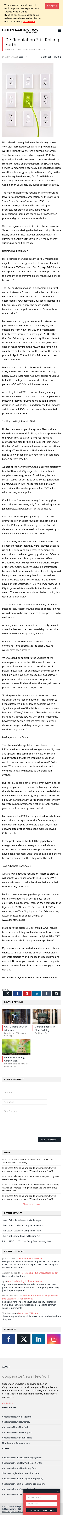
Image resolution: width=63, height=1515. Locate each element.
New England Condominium (16, 1443)
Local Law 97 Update (28, 1313)
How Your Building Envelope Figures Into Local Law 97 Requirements (30, 1297)
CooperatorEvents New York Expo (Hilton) (22, 1457)
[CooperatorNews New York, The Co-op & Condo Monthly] (20, 31)
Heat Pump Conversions (30, 1258)
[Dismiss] (58, 1491)
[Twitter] (23, 1339)
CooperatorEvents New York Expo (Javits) (22, 1462)
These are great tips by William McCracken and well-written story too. (31, 1318)
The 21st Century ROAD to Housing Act (21, 1236)
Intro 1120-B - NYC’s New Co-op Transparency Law (26, 1241)
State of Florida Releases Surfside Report (22, 1220)
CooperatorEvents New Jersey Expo (19, 1468)
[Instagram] (54, 1339)
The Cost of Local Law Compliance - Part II (22, 1225)
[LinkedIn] (38, 1339)
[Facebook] (8, 1339)
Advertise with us (18, 1511)
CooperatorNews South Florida (17, 1437)
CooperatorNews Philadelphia (17, 1432)
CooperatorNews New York (15, 1427)
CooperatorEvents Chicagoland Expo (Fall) (22, 1478)
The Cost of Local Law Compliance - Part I (22, 1230)
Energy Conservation (51, 57)
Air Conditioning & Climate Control (25, 1281)
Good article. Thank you (13, 1276)
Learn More (29, 21)
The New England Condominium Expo (20, 1473)
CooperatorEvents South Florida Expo (20, 1489)
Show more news (31, 1204)
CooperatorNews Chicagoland (17, 1416)
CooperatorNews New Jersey (16, 1421)
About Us (6, 1511)
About (6, 1366)
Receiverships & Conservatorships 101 (39, 1272)
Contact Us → (9, 1403)
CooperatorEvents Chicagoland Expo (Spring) (24, 1483)
